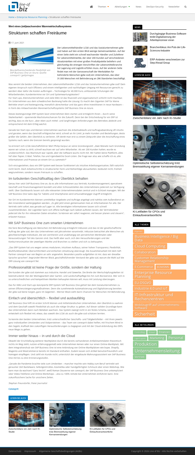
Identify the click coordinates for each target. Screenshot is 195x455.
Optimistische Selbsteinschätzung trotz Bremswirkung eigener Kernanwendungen (65, 432)
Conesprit (13, 388)
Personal (175, 337)
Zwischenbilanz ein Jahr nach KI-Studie (157, 118)
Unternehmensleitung (157, 351)
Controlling (140, 332)
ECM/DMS (163, 267)
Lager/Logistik (140, 338)
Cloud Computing (150, 246)
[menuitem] (91, 6)
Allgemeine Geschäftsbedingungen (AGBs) (60, 451)
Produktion (146, 344)
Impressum (30, 451)
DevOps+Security (155, 6)
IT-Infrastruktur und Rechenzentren (154, 297)
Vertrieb (139, 357)
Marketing (157, 338)
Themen (102, 6)
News (138, 6)
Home (11, 17)
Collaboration (145, 252)
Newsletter (174, 6)
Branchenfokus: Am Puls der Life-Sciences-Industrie (168, 49)
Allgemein (138, 231)
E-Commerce (144, 267)
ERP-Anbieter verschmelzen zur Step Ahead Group (167, 61)
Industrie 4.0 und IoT (151, 288)
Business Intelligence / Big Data (156, 238)
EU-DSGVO (143, 282)
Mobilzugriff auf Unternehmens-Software (157, 306)
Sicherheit (145, 314)
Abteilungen (121, 6)
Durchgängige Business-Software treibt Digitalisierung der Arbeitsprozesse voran (168, 37)
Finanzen (164, 332)
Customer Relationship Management (152, 259)
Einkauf (152, 332)
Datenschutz (15, 451)
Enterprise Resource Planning (32, 17)
